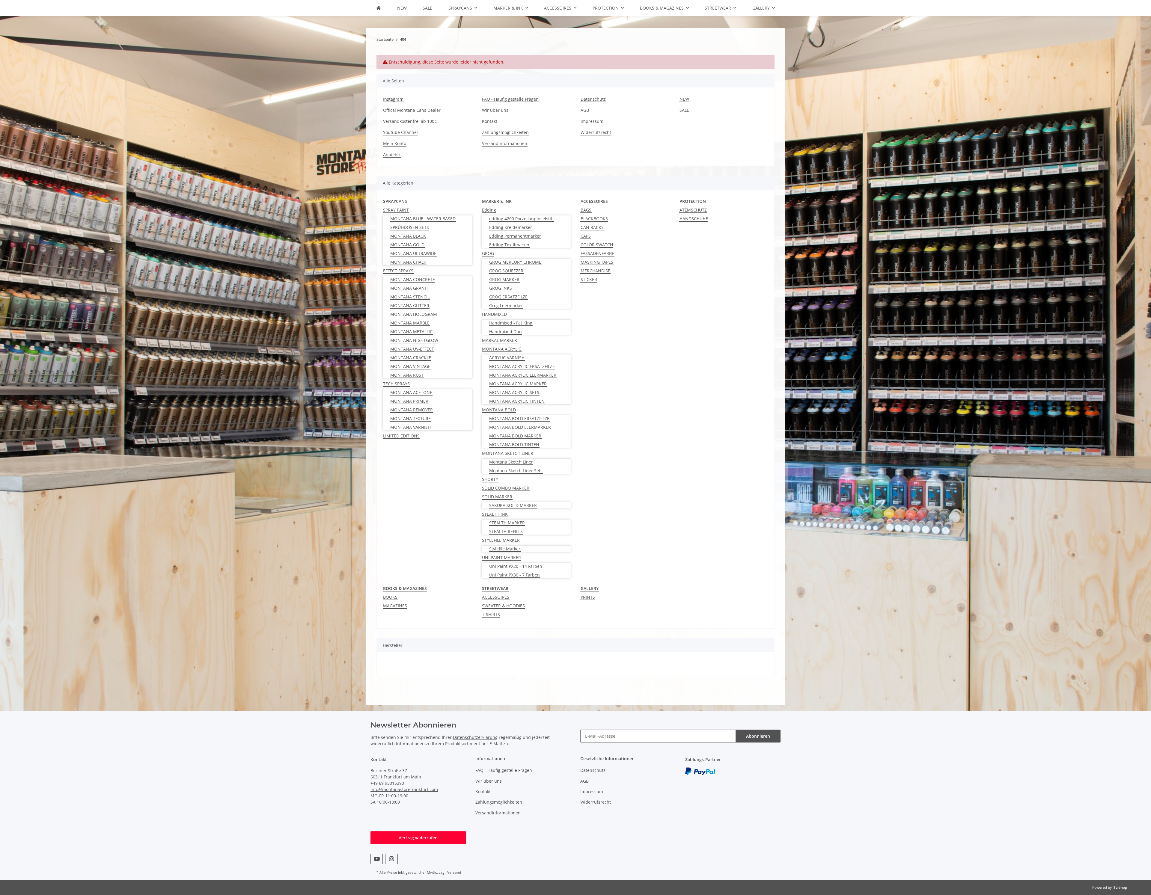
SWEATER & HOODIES (503, 606)
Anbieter (391, 154)
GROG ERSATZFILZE (508, 297)
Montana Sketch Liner (511, 462)
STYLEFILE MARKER (501, 540)
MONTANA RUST (407, 375)
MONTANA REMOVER (411, 410)
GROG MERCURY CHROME (515, 262)
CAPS (586, 236)
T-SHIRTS (491, 614)
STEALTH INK (495, 514)
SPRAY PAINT (396, 210)
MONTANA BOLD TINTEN (514, 444)
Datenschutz (593, 99)
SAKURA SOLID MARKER (513, 505)
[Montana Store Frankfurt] (378, 8)
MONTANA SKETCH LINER (507, 453)
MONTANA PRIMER (409, 401)
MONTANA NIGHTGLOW (414, 340)
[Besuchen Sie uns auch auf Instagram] (391, 859)
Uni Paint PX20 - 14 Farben (515, 566)
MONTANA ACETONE (411, 392)
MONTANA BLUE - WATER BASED (423, 218)
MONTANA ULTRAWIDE (413, 253)
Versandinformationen (504, 143)
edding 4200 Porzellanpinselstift (521, 218)
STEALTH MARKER (507, 523)
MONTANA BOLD (499, 410)
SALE (427, 8)
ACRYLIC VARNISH (507, 357)
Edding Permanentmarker (515, 236)
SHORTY (490, 479)
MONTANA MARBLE (410, 323)
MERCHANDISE (595, 271)
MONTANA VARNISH (410, 427)
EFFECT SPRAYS (398, 271)
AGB (585, 110)
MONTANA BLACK (408, 236)
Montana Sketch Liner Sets (516, 470)
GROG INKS (500, 288)
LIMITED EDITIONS (401, 436)
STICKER (589, 279)
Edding (489, 210)
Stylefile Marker (504, 549)
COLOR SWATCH (597, 244)
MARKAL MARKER (499, 340)
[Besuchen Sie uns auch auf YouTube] (376, 859)
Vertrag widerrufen (418, 837)
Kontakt (489, 121)
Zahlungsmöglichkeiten (505, 132)
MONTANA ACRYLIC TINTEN (517, 401)
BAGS (586, 210)
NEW (402, 8)
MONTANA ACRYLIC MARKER (518, 384)
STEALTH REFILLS (506, 531)
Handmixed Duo (505, 331)
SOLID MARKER (497, 496)
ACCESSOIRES (495, 597)
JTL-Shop (1120, 887)
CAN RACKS (592, 227)
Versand (454, 872)
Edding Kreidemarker (510, 227)
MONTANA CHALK (408, 262)
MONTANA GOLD (407, 244)
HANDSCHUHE (694, 218)
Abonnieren (758, 736)
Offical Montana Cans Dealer (412, 110)
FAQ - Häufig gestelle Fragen (510, 99)
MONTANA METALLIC (411, 331)
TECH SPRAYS (396, 384)
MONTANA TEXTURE (410, 418)
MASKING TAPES (597, 262)
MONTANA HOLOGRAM (413, 314)
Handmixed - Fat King (510, 323)
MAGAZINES (395, 606)
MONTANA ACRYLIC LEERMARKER (522, 375)
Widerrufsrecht (596, 132)
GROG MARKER (504, 279)
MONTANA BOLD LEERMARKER (520, 427)
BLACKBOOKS (594, 218)
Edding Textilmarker (509, 244)
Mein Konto (394, 143)
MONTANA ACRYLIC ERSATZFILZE (522, 366)
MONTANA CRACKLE (410, 357)
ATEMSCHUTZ (693, 210)
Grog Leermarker (506, 305)
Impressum (592, 121)
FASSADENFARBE (597, 253)
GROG (488, 253)
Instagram (393, 99)
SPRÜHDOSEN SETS (409, 227)
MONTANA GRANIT (409, 288)
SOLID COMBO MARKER (505, 488)
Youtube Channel (400, 132)
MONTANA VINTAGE (410, 366)
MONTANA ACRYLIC (501, 349)
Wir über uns (495, 110)
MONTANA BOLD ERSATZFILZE (519, 418)
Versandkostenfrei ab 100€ (410, 121)
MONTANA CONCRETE (412, 279)
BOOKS (390, 597)
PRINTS (588, 597)
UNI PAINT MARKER (501, 557)
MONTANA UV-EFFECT (412, 349)
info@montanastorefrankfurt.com (404, 789)
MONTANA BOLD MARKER (515, 436)
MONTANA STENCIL (410, 297)
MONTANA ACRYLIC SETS (514, 392)
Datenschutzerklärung (475, 737)
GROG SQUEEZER (506, 271)
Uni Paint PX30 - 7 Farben (514, 575)
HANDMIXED (494, 314)
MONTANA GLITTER (409, 305)
